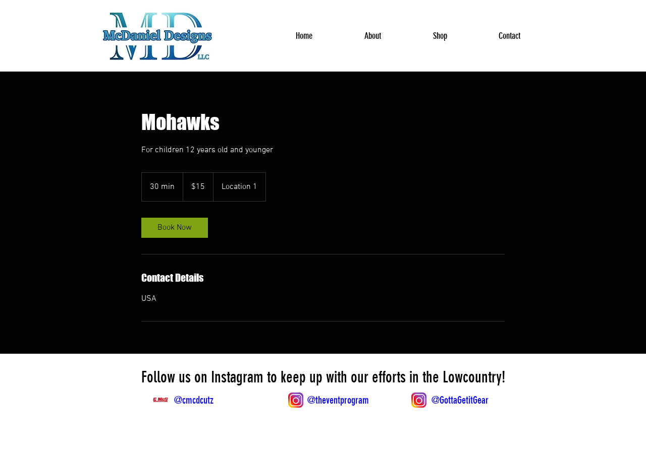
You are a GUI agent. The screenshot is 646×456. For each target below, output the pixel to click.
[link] (174, 228)
